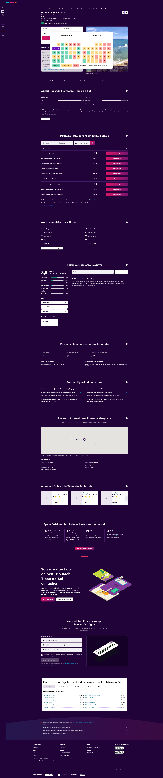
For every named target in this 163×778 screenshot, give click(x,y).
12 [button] (74, 48)
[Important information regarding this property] (127, 344)
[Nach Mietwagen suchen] (3, 15)
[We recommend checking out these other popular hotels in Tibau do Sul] (127, 486)
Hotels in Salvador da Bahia (92, 695)
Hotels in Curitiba (48, 707)
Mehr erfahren (94, 199)
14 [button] (54, 52)
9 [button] (62, 48)
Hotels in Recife (89, 697)
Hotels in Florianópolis (50, 702)
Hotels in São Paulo (49, 697)
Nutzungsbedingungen (70, 663)
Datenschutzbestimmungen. (47, 665)
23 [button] (62, 56)
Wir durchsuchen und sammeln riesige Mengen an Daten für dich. (63, 730)
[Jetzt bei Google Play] (119, 748)
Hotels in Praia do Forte (50, 704)
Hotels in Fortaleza (90, 700)
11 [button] (70, 48)
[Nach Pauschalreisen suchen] (3, 18)
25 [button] (70, 56)
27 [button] (78, 56)
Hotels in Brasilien (66, 8)
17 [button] (66, 52)
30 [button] (62, 61)
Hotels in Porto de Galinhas (92, 704)
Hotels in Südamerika (55, 8)
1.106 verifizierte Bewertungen (59, 23)
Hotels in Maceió (89, 707)
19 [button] (74, 52)
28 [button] (54, 61)
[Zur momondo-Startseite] (11, 2)
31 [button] (104, 61)
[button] (3, 2)
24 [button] (66, 56)
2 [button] (62, 44)
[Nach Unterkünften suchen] (3, 11)
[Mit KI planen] (3, 22)
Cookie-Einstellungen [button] (47, 205)
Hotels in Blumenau (90, 702)
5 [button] (74, 44)
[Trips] (3, 27)
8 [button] (58, 48)
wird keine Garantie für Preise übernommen (83, 722)
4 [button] (70, 44)
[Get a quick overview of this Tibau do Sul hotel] (127, 91)
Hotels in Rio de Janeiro (50, 695)
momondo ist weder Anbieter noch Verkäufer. (57, 727)
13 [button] (78, 48)
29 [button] (58, 61)
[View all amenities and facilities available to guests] (127, 222)
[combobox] (63, 640)
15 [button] (58, 52)
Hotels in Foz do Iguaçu (50, 700)
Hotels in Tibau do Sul (94, 8)
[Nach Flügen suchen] (3, 7)
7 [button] (54, 48)
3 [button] (66, 44)
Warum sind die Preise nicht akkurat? (54, 733)
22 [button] (58, 56)
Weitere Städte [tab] (49, 686)
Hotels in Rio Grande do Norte (80, 8)
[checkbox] (49, 322)
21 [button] (54, 56)
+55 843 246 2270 (46, 20)
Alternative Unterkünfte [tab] (63, 686)
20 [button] (79, 52)
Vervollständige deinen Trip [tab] (92, 686)
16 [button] (62, 52)
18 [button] (70, 52)
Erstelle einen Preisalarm (113, 536)
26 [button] (74, 56)
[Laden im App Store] (119, 752)
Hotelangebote (44, 8)
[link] (84, 548)
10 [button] (66, 48)
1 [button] (58, 44)
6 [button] (78, 44)
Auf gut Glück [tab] (78, 686)
